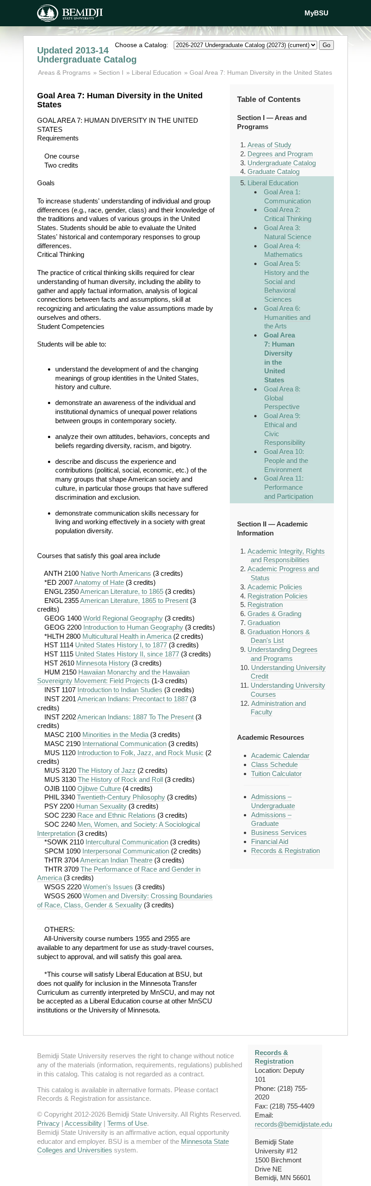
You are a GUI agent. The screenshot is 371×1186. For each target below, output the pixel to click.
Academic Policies (274, 587)
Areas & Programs (65, 72)
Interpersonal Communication (125, 851)
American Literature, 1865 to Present (134, 600)
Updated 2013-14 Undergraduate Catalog (87, 54)
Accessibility (83, 1123)
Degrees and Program (280, 154)
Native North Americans (116, 573)
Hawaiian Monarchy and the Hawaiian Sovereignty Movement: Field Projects (113, 676)
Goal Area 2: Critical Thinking (288, 214)
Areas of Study (269, 145)
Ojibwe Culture (99, 788)
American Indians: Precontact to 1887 (132, 699)
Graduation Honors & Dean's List (278, 636)
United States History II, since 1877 (127, 654)
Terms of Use (127, 1123)
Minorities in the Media (115, 734)
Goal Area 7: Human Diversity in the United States (261, 72)
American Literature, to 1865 (121, 591)
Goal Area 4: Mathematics (283, 250)
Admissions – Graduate (271, 819)
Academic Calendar (280, 755)
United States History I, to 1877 (121, 645)
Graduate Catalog (273, 171)
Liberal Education (156, 72)
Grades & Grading (274, 613)
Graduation (263, 623)
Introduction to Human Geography (133, 627)
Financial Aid (269, 841)
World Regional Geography (123, 618)
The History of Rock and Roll (120, 779)
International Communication (124, 743)
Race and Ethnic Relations (116, 815)
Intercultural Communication (127, 842)
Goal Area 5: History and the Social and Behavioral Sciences (286, 281)
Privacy (48, 1123)
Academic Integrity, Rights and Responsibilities (286, 555)
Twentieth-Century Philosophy (121, 797)
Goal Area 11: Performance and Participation (289, 487)
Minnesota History (103, 663)
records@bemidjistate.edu (293, 1124)
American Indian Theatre (116, 860)
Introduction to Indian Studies (119, 690)
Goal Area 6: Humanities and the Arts (287, 317)
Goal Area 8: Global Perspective (282, 398)
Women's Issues (108, 887)
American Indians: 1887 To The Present (135, 717)
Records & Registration (285, 850)
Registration (265, 604)
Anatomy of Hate (99, 582)
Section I (111, 72)
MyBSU (316, 13)
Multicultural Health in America (126, 636)
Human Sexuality (101, 806)
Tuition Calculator (276, 773)
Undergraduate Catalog (281, 163)
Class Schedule (274, 764)
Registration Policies (277, 596)
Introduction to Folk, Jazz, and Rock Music (140, 753)
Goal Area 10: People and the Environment (286, 460)
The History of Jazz (107, 770)
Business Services (279, 832)
